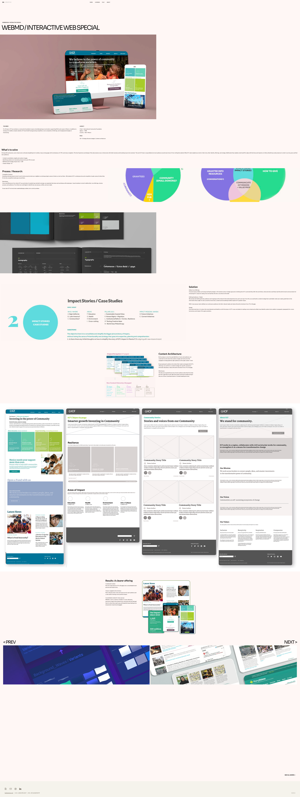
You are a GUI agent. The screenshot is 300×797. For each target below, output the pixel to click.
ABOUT (108, 2)
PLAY (103, 2)
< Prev (9, 642)
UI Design (97, 2)
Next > (290, 642)
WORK (91, 2)
